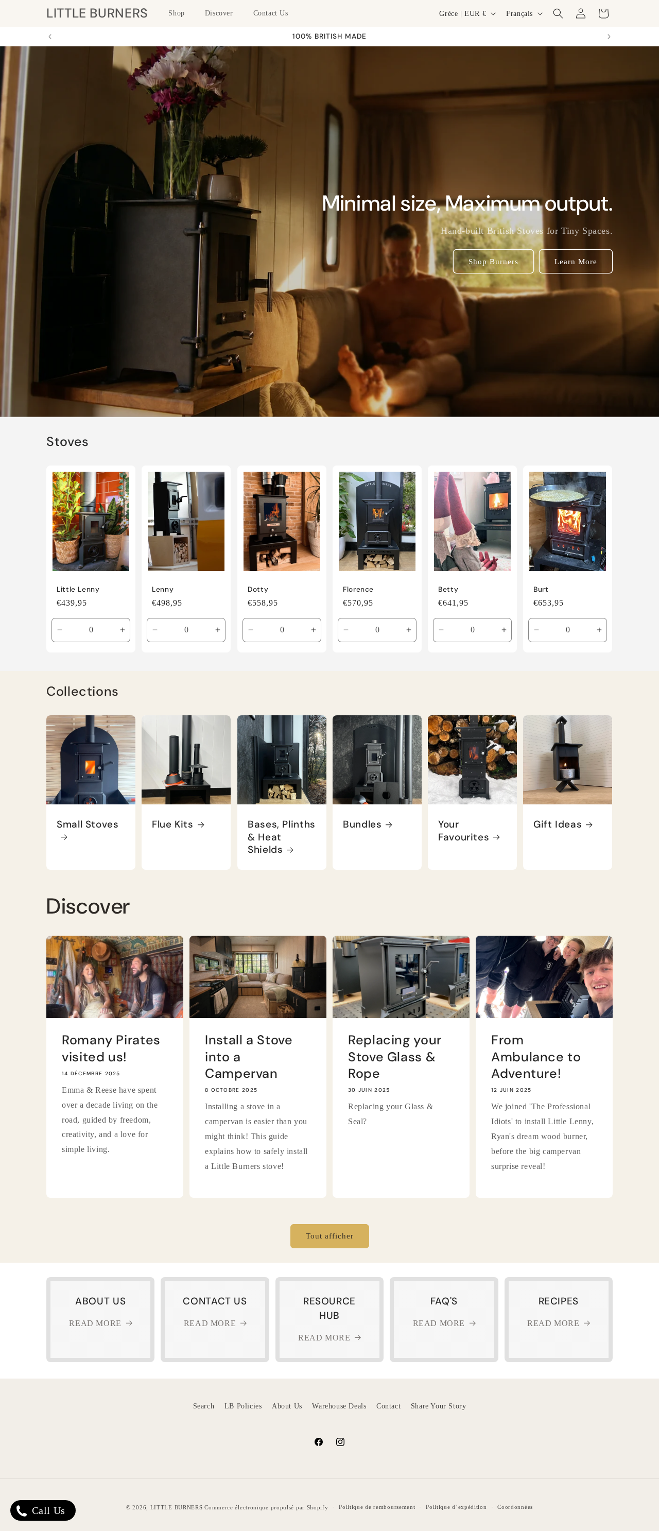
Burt (541, 589)
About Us (287, 1406)
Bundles (362, 825)
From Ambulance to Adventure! (536, 1057)
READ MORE (95, 1323)
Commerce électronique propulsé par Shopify (266, 1507)
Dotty (258, 589)
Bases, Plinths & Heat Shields (282, 837)
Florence (358, 589)
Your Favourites (463, 831)
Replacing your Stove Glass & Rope (395, 1057)
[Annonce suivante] (609, 36)
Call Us (47, 1510)
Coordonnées (515, 1507)
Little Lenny (78, 589)
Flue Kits (173, 825)
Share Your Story (438, 1406)
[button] (180, 13)
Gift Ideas (557, 825)
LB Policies (243, 1406)
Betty (448, 589)
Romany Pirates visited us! (111, 1049)
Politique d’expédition (456, 1507)
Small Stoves (88, 825)
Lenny (163, 589)
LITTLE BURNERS (176, 1507)
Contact (388, 1406)
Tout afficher (330, 1236)
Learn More (575, 261)
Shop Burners (493, 261)
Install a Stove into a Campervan (248, 1057)
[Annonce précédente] (50, 36)
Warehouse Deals (339, 1406)
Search (204, 1406)
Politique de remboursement (377, 1507)
